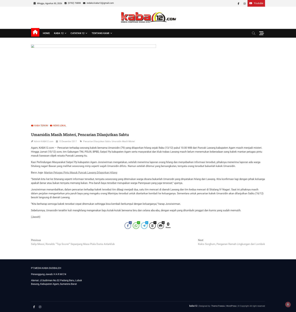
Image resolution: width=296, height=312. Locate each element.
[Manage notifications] (288, 304)
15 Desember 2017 (68, 141)
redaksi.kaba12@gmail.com (100, 3)
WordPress (231, 306)
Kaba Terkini (41, 125)
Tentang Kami (100, 33)
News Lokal (59, 125)
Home (46, 33)
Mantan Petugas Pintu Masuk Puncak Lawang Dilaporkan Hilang (80, 172)
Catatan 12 (77, 33)
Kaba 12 (59, 33)
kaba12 (193, 305)
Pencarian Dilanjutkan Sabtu (97, 141)
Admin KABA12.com (43, 141)
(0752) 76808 (74, 3)
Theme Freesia (218, 306)
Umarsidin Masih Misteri (123, 141)
